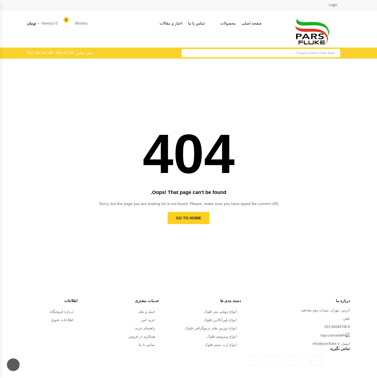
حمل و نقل (146, 311)
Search (190, 53)
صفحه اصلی (251, 23)
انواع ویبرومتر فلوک (222, 336)
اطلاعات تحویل (62, 320)
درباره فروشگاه (61, 311)
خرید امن (148, 320)
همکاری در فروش (141, 336)
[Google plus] (291, 360)
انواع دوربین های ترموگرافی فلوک (211, 328)
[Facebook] (304, 360)
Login (333, 5)
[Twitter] (316, 360)
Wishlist (81, 23)
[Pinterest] (253, 360)
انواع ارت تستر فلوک (221, 345)
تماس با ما (196, 23)
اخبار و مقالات (171, 23)
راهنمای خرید (145, 328)
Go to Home (188, 218)
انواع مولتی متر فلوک (220, 311)
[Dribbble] (278, 360)
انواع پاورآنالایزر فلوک (220, 320)
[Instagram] (265, 360)
